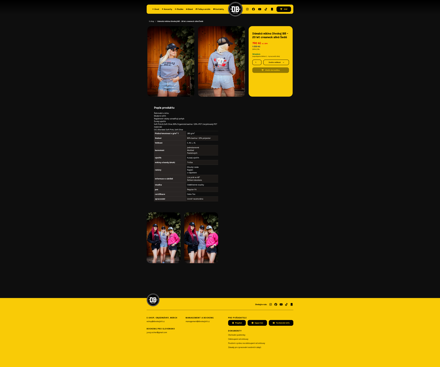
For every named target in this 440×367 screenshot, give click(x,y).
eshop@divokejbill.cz (156, 321)
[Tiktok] (266, 9)
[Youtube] (259, 9)
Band (190, 9)
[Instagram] (247, 9)
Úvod (156, 9)
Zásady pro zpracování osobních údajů (244, 347)
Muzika (180, 9)
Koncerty (167, 9)
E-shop (151, 21)
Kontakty (219, 9)
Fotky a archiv (204, 9)
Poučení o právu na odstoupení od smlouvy (246, 343)
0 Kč (285, 9)
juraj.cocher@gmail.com (157, 332)
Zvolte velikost (275, 62)
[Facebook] (253, 9)
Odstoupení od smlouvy (238, 339)
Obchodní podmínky (236, 335)
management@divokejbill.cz (198, 321)
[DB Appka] (272, 9)
